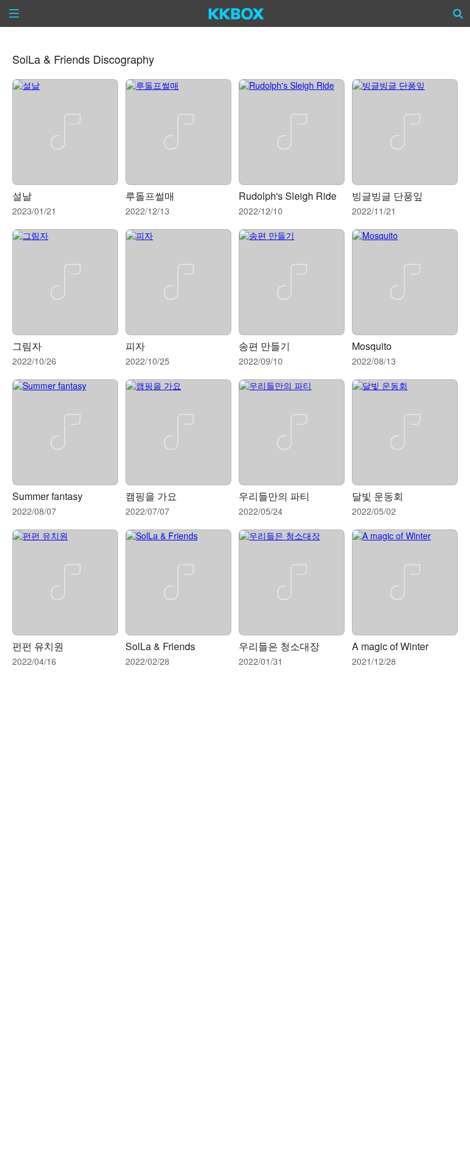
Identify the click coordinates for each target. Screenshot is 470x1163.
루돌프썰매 (149, 196)
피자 (135, 346)
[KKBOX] (236, 13)
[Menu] (14, 13)
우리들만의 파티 (274, 496)
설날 (22, 196)
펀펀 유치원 (38, 646)
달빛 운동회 (377, 496)
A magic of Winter (390, 646)
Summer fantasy (47, 496)
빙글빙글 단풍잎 (387, 196)
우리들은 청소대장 (279, 646)
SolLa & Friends (160, 646)
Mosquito (372, 346)
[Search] (458, 13)
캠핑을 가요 (151, 496)
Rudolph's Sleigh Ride (288, 196)
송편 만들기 (264, 346)
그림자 (27, 346)
